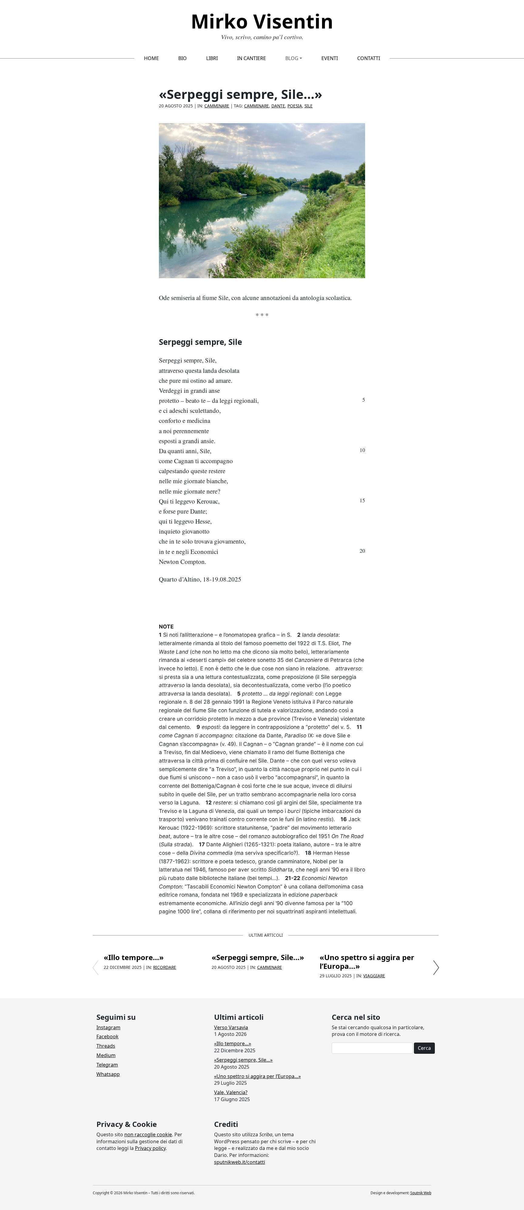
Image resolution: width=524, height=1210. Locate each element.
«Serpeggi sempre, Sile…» (258, 957)
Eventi (329, 58)
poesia (294, 106)
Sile (308, 106)
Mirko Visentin (262, 21)
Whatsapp (108, 1074)
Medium (106, 1055)
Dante (278, 106)
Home (151, 58)
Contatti (368, 58)
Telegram (107, 1064)
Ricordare (164, 967)
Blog (291, 58)
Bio (182, 58)
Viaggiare (374, 976)
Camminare (216, 106)
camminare (256, 106)
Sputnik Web (420, 1192)
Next (436, 967)
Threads (105, 1046)
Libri (212, 58)
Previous (95, 967)
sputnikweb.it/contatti (239, 1162)
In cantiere (251, 58)
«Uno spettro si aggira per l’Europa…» (367, 961)
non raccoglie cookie (148, 1134)
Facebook (107, 1036)
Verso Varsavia (231, 1027)
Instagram (108, 1027)
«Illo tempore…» (134, 957)
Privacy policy (150, 1148)
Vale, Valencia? (230, 1092)
